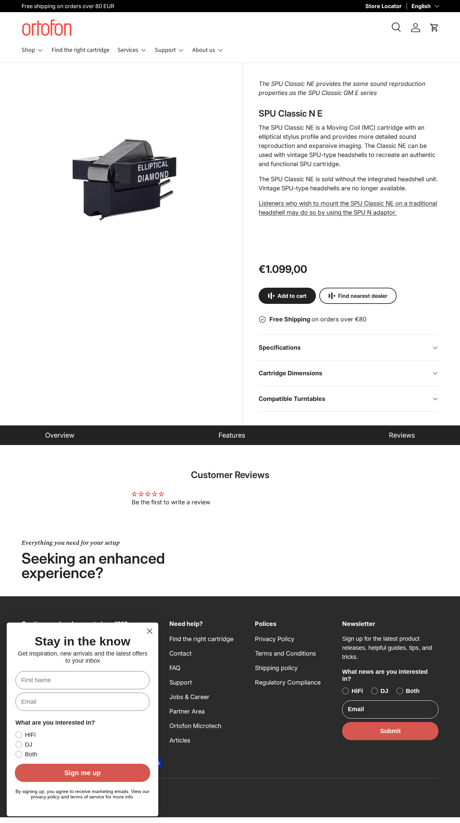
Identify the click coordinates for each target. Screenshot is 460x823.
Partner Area (187, 711)
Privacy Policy (274, 638)
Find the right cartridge (80, 50)
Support (165, 50)
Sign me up (82, 773)
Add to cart (291, 296)
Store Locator (383, 6)
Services (128, 50)
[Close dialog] (150, 631)
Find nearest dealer (362, 296)
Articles (179, 740)
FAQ (174, 667)
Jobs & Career (189, 696)
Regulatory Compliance (288, 682)
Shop (28, 50)
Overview (59, 435)
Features (232, 435)
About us (203, 50)
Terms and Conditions (285, 653)
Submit (390, 731)
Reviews (402, 435)
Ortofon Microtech (195, 725)
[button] (434, 27)
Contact (180, 653)
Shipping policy (276, 667)
